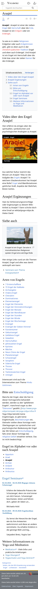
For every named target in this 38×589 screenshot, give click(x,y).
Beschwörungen (22, 419)
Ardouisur (9, 468)
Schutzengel (10, 358)
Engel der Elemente (14, 304)
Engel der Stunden (13, 315)
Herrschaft (16, 28)
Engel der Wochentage (15, 321)
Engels (17, 177)
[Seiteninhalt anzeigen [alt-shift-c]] (3, 19)
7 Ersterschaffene (13, 284)
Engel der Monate (13, 309)
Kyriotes (9, 346)
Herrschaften (11, 341)
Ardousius (9, 471)
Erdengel (6, 33)
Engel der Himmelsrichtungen (18, 307)
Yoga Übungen (11, 555)
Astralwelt (22, 567)
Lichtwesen (13, 567)
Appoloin (9, 454)
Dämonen (7, 408)
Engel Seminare (12, 478)
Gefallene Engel (12, 335)
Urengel (8, 375)
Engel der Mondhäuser (15, 312)
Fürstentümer (11, 329)
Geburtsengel (11, 332)
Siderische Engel (12, 363)
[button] (19, 149)
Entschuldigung (23, 392)
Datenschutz (6, 586)
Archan (8, 463)
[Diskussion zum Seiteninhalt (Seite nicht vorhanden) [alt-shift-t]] (8, 19)
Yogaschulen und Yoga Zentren (19, 558)
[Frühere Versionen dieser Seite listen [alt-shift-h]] (30, 19)
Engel (4, 28)
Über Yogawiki (17, 586)
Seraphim (9, 360)
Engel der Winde (12, 318)
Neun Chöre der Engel (15, 352)
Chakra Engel (11, 293)
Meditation (10, 549)
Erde (31, 28)
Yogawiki (12, 3)
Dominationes (11, 298)
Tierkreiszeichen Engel (15, 372)
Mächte (8, 349)
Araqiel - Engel (9, 137)
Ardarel (8, 465)
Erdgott (18, 31)
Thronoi (8, 369)
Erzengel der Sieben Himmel (18, 326)
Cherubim (9, 295)
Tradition (24, 49)
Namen (29, 58)
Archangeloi (10, 290)
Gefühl (13, 436)
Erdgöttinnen (27, 44)
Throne (8, 366)
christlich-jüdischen (11, 49)
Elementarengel (12, 301)
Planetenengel (11, 355)
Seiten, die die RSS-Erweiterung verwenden (19, 565)
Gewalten (9, 338)
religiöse (6, 436)
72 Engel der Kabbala (14, 287)
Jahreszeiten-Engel (13, 343)
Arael (7, 457)
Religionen (24, 41)
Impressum (29, 586)
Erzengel (9, 324)
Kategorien (6, 563)
